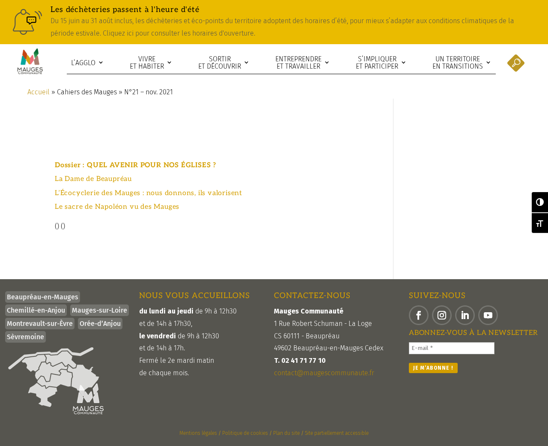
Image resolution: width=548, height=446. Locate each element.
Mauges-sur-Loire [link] (99, 310)
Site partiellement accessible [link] (337, 433)
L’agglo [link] (83, 63)
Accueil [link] (38, 92)
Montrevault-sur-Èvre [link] (40, 323)
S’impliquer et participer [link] (377, 63)
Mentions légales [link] (198, 433)
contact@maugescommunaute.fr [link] (324, 373)
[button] (419, 315)
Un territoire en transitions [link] (457, 63)
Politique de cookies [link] (245, 433)
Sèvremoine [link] (25, 337)
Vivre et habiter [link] (147, 63)
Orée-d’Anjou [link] (100, 323)
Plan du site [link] (286, 433)
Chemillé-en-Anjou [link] (36, 310)
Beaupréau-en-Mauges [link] (42, 297)
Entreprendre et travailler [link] (298, 63)
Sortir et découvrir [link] (219, 63)
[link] (274, 22)
